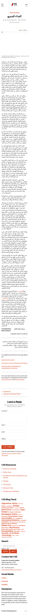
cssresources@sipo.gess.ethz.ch (11, 570)
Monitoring (15, 525)
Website (3, 439)
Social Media (14, 533)
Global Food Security (7, 360)
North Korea (14, 527)
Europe (4, 512)
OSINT (22, 529)
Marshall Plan (22, 522)
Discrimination (16, 509)
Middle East (6, 525)
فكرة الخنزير (4, 298)
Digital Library (7, 472)
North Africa (5, 527)
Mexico (14, 523)
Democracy (6, 510)
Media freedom (6, 523)
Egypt (22, 510)
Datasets (5, 481)
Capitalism (9, 506)
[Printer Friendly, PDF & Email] (23, 30)
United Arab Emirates (6, 537)
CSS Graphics (7, 484)
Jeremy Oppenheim (12, 20)
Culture (21, 508)
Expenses (20, 514)
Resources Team (8, 488)
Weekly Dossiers (6, 379)
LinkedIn (4, 584)
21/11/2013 (23, 20)
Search (5, 551)
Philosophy (17, 531)
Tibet (13, 535)
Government (13, 516)
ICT (14, 518)
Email (3, 432)
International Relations (10, 520)
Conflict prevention (7, 508)
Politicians (22, 531)
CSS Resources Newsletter (11, 491)
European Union (9, 514)
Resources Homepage (9, 468)
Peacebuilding (7, 531)
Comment (4, 411)
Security (4, 533)
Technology (6, 535)
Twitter (3, 578)
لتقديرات (20, 291)
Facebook (4, 581)
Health (20, 516)
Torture (17, 535)
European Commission (14, 512)
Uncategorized (14, 12)
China (16, 505)
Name (3, 425)
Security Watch (19, 379)
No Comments (15, 22)
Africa (14, 503)
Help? (13, 551)
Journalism (23, 520)
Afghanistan (6, 503)
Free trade (4, 516)
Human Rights (6, 518)
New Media (22, 525)
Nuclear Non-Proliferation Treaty (10, 529)
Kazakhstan (5, 522)
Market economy (14, 522)
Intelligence (19, 518)
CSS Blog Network (11, 611)
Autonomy (20, 503)
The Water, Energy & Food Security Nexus (14, 363)
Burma (3, 506)
